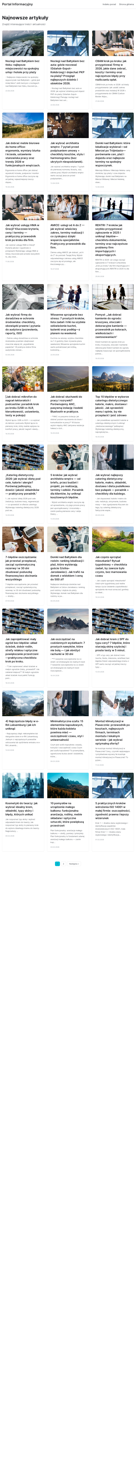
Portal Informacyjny (17, 4)
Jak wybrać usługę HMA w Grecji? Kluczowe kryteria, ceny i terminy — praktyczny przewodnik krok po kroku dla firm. (22, 233)
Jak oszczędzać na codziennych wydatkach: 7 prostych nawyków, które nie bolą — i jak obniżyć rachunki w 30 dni (67, 647)
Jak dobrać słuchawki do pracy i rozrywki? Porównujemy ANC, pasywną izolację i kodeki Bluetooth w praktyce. (66, 404)
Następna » (74, 864)
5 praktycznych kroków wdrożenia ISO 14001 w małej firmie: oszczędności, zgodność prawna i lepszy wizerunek (112, 811)
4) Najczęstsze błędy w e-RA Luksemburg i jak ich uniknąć (22, 725)
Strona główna (126, 4)
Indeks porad (109, 4)
